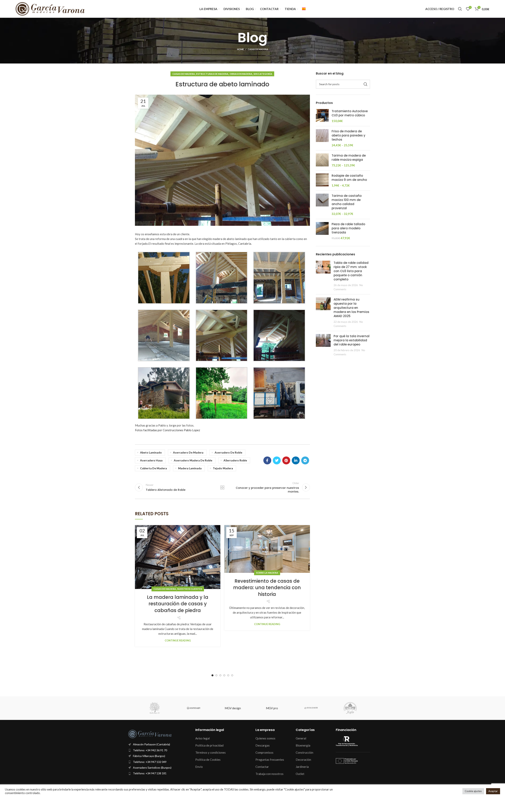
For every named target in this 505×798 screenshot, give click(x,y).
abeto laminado (151, 452)
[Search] (460, 9)
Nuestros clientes (189, 588)
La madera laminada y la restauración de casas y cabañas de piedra (177, 604)
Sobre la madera (267, 572)
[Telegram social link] (305, 460)
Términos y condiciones (210, 752)
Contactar (262, 766)
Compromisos (264, 752)
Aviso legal (202, 738)
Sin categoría (262, 73)
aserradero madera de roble (193, 460)
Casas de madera (258, 49)
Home (240, 49)
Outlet (300, 774)
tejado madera (223, 468)
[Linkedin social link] (296, 460)
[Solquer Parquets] (311, 708)
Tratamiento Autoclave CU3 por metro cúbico (350, 113)
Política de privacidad (209, 745)
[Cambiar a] (304, 9)
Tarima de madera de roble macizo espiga (349, 157)
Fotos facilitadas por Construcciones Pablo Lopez (167, 430)
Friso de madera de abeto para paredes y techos (348, 135)
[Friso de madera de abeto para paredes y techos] (322, 138)
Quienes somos (265, 738)
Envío (199, 766)
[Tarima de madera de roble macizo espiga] (322, 160)
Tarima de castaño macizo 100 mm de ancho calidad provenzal (347, 202)
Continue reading (178, 640)
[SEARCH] (365, 84)
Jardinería (302, 766)
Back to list (222, 487)
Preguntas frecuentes (269, 759)
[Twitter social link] (277, 460)
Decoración (303, 759)
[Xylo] (350, 708)
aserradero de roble (228, 452)
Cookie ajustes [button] (473, 791)
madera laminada (190, 468)
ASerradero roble (235, 460)
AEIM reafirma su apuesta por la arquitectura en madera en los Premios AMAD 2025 (351, 307)
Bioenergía (303, 745)
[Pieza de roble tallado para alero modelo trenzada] (322, 231)
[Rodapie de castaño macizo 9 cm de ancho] (322, 181)
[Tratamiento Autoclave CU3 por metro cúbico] (322, 116)
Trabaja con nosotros (269, 774)
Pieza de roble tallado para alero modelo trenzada (348, 228)
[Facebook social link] (267, 460)
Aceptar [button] (493, 791)
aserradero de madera (188, 452)
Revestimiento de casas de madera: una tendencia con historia (267, 587)
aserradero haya (151, 460)
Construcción (304, 752)
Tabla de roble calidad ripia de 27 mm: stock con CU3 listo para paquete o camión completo (351, 271)
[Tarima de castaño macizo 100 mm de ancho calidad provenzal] (322, 205)
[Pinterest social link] (286, 460)
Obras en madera (241, 73)
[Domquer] (193, 708)
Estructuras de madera (212, 73)
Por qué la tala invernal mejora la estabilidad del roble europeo (351, 340)
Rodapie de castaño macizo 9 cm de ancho (349, 178)
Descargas (262, 745)
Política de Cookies (208, 759)
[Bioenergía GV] (154, 708)
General (301, 738)
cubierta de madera (153, 468)
